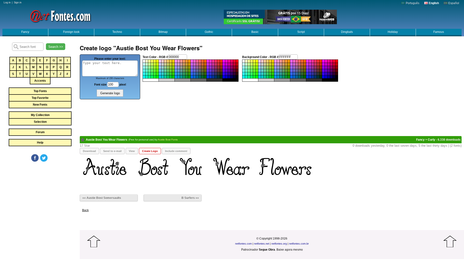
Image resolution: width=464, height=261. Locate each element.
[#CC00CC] (226, 64)
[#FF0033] (234, 61)
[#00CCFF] (160, 76)
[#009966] (184, 76)
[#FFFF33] (154, 61)
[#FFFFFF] (144, 61)
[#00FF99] (149, 76)
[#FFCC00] (173, 61)
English (433, 3)
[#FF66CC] (194, 61)
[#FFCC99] (165, 61)
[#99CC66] (168, 67)
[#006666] (200, 76)
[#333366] (216, 73)
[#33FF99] (149, 73)
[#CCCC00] (173, 64)
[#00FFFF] (144, 76)
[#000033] (234, 76)
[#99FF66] (152, 67)
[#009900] (189, 76)
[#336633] (202, 73)
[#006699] (197, 76)
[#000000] (237, 76)
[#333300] (221, 73)
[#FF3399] (213, 61)
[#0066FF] (192, 76)
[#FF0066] (232, 61)
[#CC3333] (218, 64)
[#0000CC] (226, 76)
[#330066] (232, 73)
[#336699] (197, 73)
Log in (7, 2)
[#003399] (213, 76)
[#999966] (184, 67)
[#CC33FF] (208, 64)
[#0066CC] (194, 76)
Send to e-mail (112, 151)
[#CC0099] (229, 64)
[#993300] (221, 67)
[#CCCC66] (168, 64)
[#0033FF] (208, 76)
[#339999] (181, 73)
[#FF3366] (216, 61)
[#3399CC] (178, 73)
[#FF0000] (237, 61)
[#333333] (218, 73)
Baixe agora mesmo (289, 249)
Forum (40, 132)
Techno (117, 32)
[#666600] (205, 70)
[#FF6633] (202, 61)
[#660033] (234, 70)
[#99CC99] (165, 67)
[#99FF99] (149, 67)
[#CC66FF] (192, 64)
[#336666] (200, 73)
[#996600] (205, 67)
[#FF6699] (197, 61)
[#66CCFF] (160, 70)
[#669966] (184, 70)
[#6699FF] (176, 70)
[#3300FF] (224, 73)
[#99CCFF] (160, 67)
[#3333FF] (208, 73)
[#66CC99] (165, 70)
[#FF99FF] (176, 61)
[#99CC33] (170, 67)
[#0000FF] (224, 76)
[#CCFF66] (152, 64)
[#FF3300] (221, 61)
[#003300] (221, 76)
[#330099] (229, 73)
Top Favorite (40, 98)
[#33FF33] (154, 73)
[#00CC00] (173, 76)
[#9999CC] (178, 67)
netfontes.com (243, 243)
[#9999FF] (176, 67)
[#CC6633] (202, 64)
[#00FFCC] (146, 76)
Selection (40, 121)
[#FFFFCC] (146, 61)
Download (89, 151)
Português (412, 3)
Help (40, 142)
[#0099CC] (178, 76)
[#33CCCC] (162, 73)
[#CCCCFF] (160, 64)
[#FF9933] (186, 61)
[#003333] (218, 76)
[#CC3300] (221, 64)
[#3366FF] (192, 73)
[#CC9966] (184, 64)
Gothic (209, 32)
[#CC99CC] (178, 64)
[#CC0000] (237, 64)
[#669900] (189, 70)
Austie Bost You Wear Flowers (106, 139)
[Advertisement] (40, 198)
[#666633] (202, 70)
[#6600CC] (226, 70)
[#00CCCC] (162, 76)
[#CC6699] (197, 64)
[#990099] (229, 67)
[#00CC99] (165, 76)
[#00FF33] (154, 76)
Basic (255, 32)
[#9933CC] (210, 67)
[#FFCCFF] (160, 61)
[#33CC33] (170, 73)
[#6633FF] (208, 70)
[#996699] (197, 67)
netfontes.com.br (299, 243)
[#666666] (200, 70)
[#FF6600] (205, 61)
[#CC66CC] (194, 64)
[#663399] (213, 70)
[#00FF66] (152, 76)
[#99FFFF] (144, 67)
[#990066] (232, 67)
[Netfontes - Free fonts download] (60, 15)
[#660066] (232, 70)
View (132, 151)
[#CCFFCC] (146, 64)
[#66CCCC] (162, 70)
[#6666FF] (192, 70)
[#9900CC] (226, 67)
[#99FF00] (157, 67)
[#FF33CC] (210, 61)
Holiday (393, 32)
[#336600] (205, 73)
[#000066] (232, 76)
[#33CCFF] (160, 73)
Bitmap (163, 32)
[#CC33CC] (210, 64)
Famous (438, 32)
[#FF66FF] (192, 61)
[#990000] (237, 67)
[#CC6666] (200, 64)
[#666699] (197, 70)
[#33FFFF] (144, 73)
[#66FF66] (152, 70)
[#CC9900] (189, 64)
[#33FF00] (157, 73)
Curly (431, 139)
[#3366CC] (194, 73)
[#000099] (229, 76)
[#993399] (213, 67)
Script (301, 32)
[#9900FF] (224, 67)
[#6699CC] (178, 70)
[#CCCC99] (165, 64)
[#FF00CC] (226, 61)
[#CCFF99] (149, 64)
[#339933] (186, 73)
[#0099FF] (176, 76)
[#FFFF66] (152, 61)
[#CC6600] (205, 64)
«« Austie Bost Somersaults (101, 198)
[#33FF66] (152, 73)
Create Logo (150, 151)
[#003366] (216, 76)
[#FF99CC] (178, 61)
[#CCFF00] (157, 64)
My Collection (40, 115)
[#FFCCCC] (162, 61)
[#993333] (218, 67)
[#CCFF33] (154, 64)
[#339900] (189, 73)
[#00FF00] (157, 76)
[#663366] (216, 70)
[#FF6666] (200, 61)
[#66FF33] (154, 70)
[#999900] (189, 67)
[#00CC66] (168, 76)
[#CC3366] (216, 64)
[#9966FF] (192, 67)
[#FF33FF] (208, 61)
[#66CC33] (170, 70)
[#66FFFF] (144, 70)
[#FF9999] (181, 61)
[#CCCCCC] (162, 64)
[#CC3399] (213, 64)
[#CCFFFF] (144, 64)
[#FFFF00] (157, 61)
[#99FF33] (154, 67)
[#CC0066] (232, 64)
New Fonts (40, 104)
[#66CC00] (173, 70)
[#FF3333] (218, 61)
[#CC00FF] (224, 64)
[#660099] (229, 70)
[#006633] (202, 76)
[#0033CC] (210, 76)
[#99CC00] (173, 67)
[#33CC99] (165, 73)
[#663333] (218, 70)
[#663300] (221, 70)
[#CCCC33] (170, 64)
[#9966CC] (194, 67)
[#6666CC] (194, 70)
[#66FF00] (157, 70)
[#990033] (234, 67)
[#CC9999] (181, 64)
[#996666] (200, 67)
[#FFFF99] (149, 61)
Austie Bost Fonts (168, 139)
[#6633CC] (210, 70)
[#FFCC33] (170, 61)
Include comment (176, 151)
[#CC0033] (234, 64)
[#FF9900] (189, 61)
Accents (40, 80)
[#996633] (202, 67)
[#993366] (216, 67)
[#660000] (237, 70)
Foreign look (71, 32)
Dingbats (347, 32)
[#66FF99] (149, 70)
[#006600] (205, 76)
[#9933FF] (208, 67)
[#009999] (181, 76)
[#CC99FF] (176, 64)
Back (85, 210)
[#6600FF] (224, 70)
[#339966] (184, 73)
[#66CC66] (168, 70)
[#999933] (186, 67)
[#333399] (213, 73)
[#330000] (237, 73)
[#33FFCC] (146, 73)
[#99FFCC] (146, 67)
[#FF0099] (229, 61)
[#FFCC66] (168, 61)
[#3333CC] (210, 73)
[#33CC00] (173, 73)
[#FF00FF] (224, 61)
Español (453, 3)
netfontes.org (279, 243)
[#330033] (234, 73)
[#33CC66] (168, 73)
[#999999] (181, 67)
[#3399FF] (176, 73)
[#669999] (181, 70)
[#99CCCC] (162, 67)
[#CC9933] (186, 64)
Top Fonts (40, 91)
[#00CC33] (170, 76)
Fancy (25, 32)
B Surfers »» (190, 198)
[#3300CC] (226, 73)
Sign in (18, 2)
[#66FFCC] (146, 70)
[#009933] (186, 76)
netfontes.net (261, 243)
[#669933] (186, 70)
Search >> (55, 47)
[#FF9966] (184, 61)
